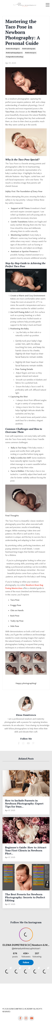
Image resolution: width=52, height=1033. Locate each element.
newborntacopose (30, 52)
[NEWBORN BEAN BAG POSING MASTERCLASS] (26, 142)
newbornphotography (28, 48)
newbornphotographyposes (14, 52)
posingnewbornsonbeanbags (14, 57)
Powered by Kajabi (26, 1027)
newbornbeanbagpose (13, 48)
